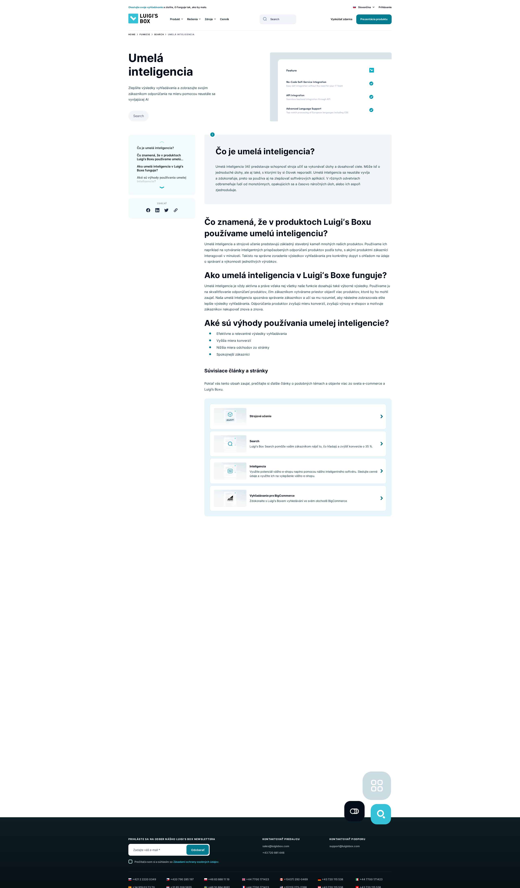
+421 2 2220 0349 (144, 879)
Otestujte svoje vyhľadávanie (145, 7)
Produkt (175, 19)
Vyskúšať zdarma (341, 19)
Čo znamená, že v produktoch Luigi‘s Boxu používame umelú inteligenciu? (159, 157)
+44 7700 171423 (257, 879)
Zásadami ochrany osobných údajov (195, 861)
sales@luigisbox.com (275, 846)
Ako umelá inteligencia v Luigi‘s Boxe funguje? (160, 168)
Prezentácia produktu (374, 19)
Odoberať (197, 850)
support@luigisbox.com (344, 846)
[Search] (265, 19)
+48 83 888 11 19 (218, 879)
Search (159, 34)
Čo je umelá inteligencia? (155, 148)
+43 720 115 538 (332, 879)
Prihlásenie (385, 7)
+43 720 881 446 (273, 852)
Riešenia (192, 19)
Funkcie (145, 34)
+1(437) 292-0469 (296, 879)
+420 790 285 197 (182, 879)
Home (131, 34)
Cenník (224, 19)
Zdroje (209, 19)
